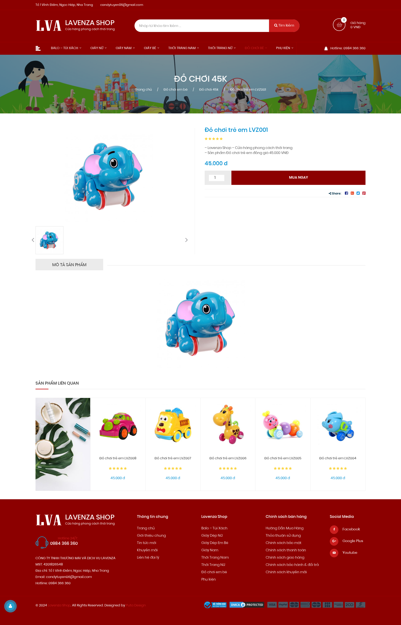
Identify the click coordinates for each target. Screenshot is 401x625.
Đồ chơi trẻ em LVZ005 (282, 458)
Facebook (351, 529)
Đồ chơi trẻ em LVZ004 (337, 458)
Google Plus (353, 541)
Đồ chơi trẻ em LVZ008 (117, 458)
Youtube (350, 553)
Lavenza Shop (59, 605)
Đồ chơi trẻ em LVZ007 (173, 458)
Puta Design (136, 605)
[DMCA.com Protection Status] (248, 606)
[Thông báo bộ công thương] (216, 606)
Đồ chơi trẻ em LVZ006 (227, 458)
